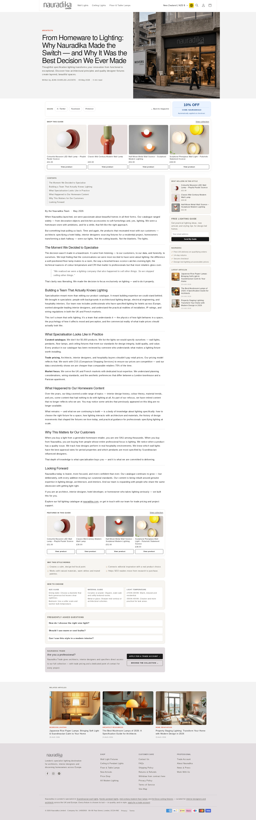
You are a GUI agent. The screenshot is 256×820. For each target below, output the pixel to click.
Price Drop (105, 776)
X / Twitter (61, 109)
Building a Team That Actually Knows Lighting (70, 187)
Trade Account (184, 759)
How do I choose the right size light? (69, 623)
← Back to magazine (160, 109)
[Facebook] (47, 773)
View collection (202, 122)
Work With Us (183, 772)
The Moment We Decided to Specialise (67, 183)
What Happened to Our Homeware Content (69, 194)
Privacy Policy (145, 780)
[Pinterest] (59, 773)
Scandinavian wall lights (87, 799)
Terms (132, 811)
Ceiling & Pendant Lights (112, 763)
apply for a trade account (139, 803)
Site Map (143, 789)
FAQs (141, 763)
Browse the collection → (144, 663)
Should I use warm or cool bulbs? (67, 630)
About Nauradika (185, 763)
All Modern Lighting (109, 780)
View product (66, 167)
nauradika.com (91, 501)
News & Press (183, 768)
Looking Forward (56, 202)
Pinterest (89, 109)
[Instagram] (53, 773)
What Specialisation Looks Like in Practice (69, 190)
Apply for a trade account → (144, 656)
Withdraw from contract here (152, 776)
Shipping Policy (146, 768)
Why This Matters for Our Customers (66, 198)
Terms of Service (147, 785)
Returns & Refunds (147, 772)
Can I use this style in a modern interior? (71, 638)
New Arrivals (106, 772)
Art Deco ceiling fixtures (162, 799)
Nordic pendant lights (109, 799)
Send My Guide (190, 239)
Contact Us (144, 759)
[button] (197, 5)
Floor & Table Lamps (110, 768)
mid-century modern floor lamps (134, 799)
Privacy (124, 811)
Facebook (75, 109)
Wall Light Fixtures (109, 759)
